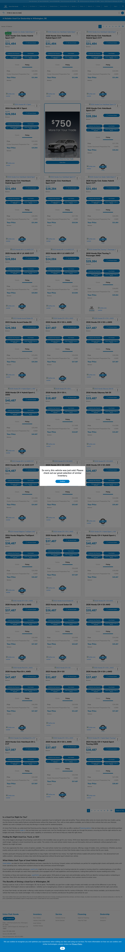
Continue (62, 481)
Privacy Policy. (77, 944)
